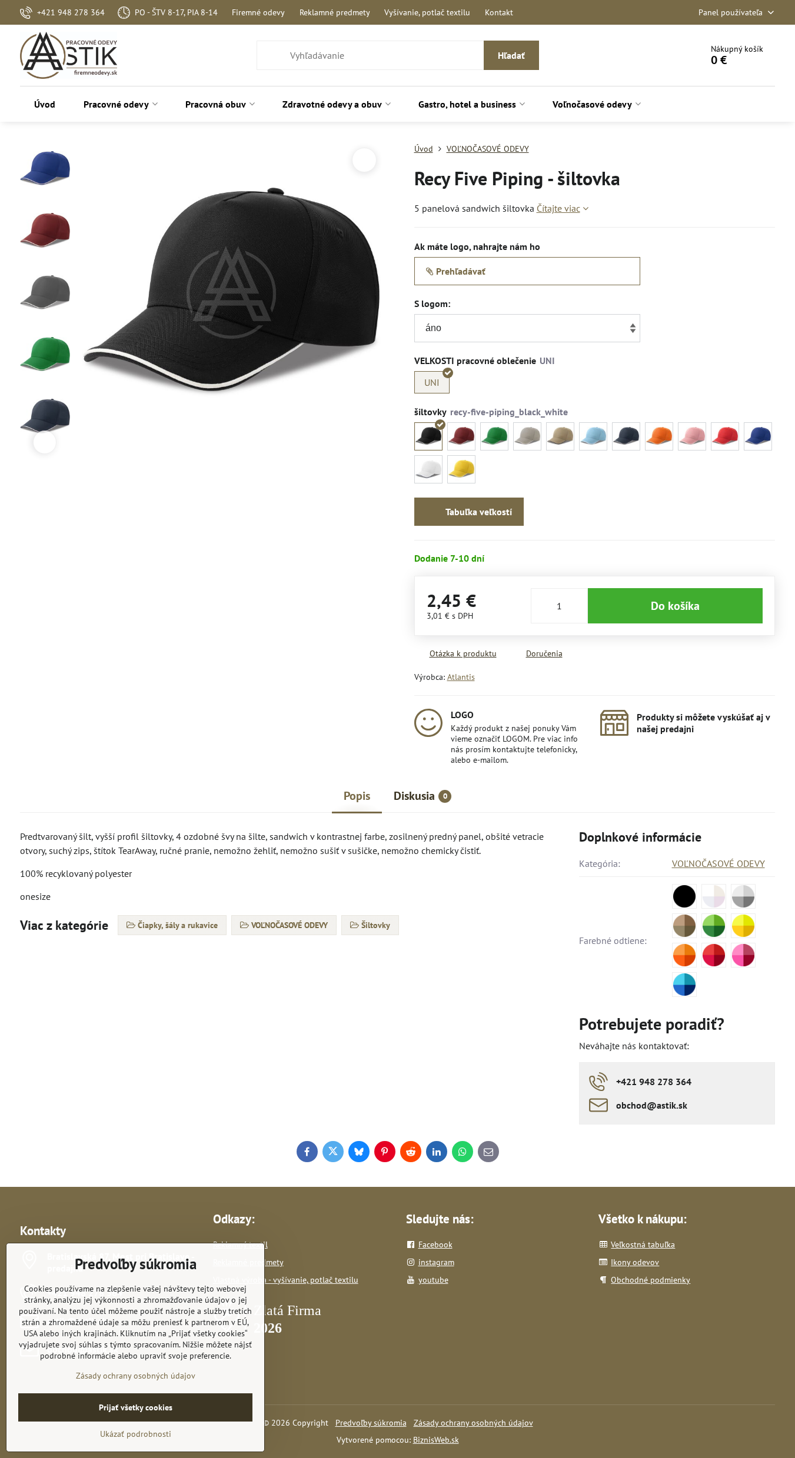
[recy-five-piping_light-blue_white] (593, 436)
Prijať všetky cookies (135, 1407)
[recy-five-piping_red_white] (725, 436)
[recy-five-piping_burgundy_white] (461, 436)
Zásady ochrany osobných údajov (473, 1422)
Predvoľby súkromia (371, 1422)
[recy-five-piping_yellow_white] (461, 469)
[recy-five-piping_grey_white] (527, 436)
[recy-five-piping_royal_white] (758, 436)
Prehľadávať (459, 271)
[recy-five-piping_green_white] (494, 436)
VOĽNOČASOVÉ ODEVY (718, 863)
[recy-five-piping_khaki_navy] (560, 436)
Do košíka (675, 605)
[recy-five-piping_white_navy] (428, 469)
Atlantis (461, 677)
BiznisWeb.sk (436, 1439)
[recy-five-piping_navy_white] (626, 436)
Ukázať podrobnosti (135, 1434)
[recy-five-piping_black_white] (428, 436)
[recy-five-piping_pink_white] (692, 436)
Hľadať (511, 55)
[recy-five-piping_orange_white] (659, 436)
